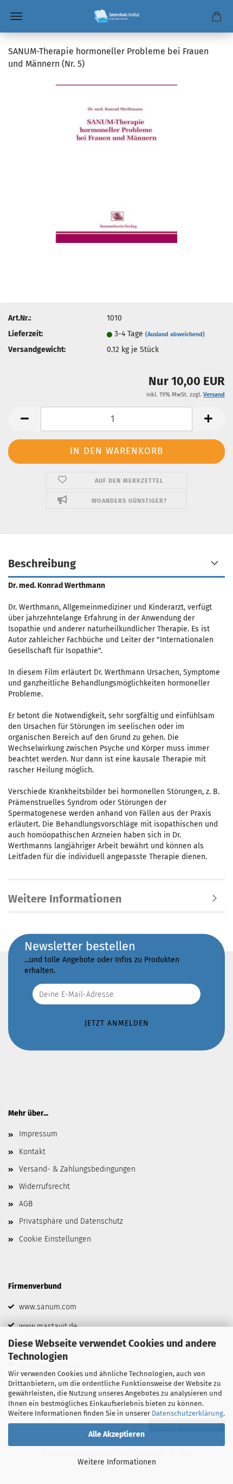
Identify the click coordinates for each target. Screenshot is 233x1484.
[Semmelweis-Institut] (116, 16)
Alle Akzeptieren (116, 1434)
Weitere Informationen (116, 1462)
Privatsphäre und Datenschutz (71, 1221)
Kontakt (32, 1151)
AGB (26, 1203)
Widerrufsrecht (44, 1186)
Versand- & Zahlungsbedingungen (77, 1169)
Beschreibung (42, 563)
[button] (24, 419)
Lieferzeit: (25, 333)
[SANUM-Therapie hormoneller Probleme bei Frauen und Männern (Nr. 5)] (116, 160)
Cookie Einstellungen (55, 1239)
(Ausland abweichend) (175, 334)
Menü (16, 16)
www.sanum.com (47, 1307)
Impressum (38, 1133)
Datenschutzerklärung (187, 1413)
